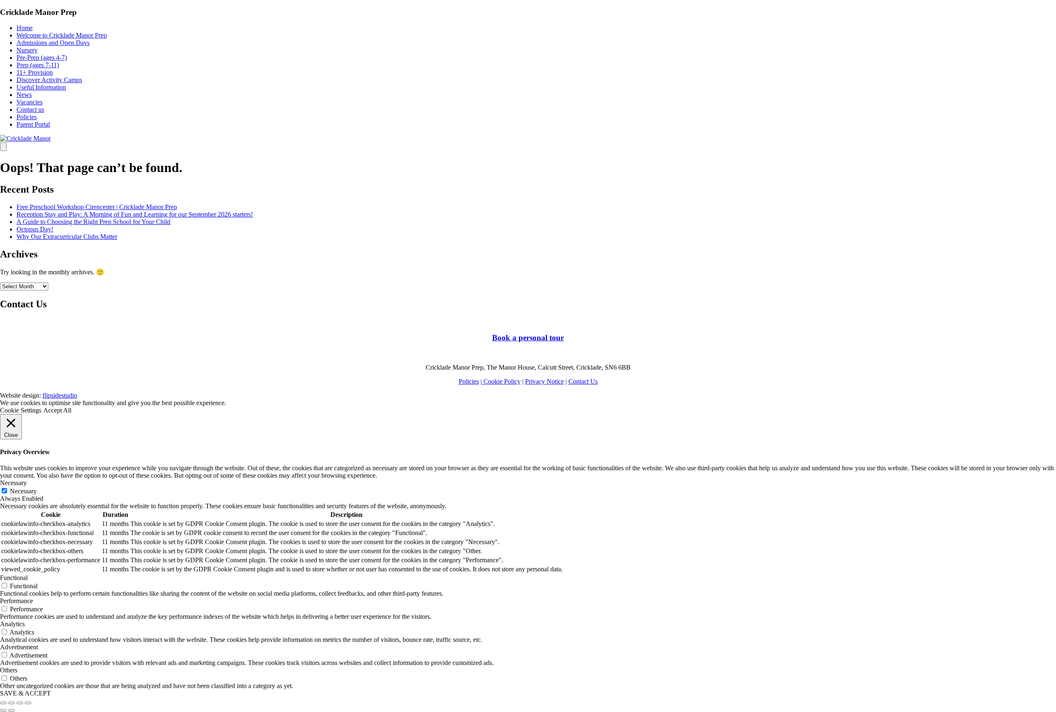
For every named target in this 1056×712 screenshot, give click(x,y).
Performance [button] (16, 600)
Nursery (27, 50)
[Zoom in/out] (28, 703)
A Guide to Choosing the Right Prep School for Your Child (93, 221)
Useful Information (41, 87)
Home (24, 27)
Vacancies (29, 102)
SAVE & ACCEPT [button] (25, 693)
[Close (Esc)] (3, 703)
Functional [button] (14, 577)
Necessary (23, 491)
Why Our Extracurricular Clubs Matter (66, 236)
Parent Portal (33, 124)
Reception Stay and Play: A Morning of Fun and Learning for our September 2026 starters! (134, 214)
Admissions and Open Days (53, 42)
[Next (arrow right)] (11, 710)
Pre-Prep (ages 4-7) (41, 57)
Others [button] (8, 670)
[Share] (11, 703)
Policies (26, 116)
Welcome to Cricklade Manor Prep (61, 35)
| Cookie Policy (501, 381)
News (24, 94)
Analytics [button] (12, 623)
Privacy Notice (544, 381)
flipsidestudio (59, 395)
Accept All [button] (57, 410)
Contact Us (583, 381)
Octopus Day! (34, 229)
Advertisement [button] (19, 647)
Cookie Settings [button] (20, 410)
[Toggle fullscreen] (19, 703)
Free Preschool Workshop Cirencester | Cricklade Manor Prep (96, 206)
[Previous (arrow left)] (3, 710)
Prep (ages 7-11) (37, 64)
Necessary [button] (13, 482)
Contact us (30, 109)
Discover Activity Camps (49, 79)
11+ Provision (34, 72)
